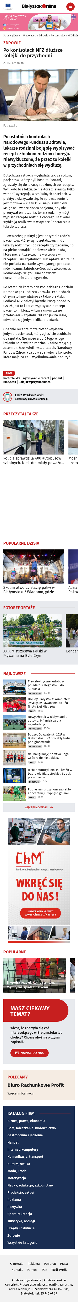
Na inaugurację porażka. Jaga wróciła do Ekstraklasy (48, 756)
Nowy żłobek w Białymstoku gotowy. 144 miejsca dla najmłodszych (47, 720)
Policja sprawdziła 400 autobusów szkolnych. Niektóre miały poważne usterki (33, 460)
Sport (32, 711)
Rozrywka (14, 1207)
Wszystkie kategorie (22, 1243)
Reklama (14, 1200)
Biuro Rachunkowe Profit (35, 1085)
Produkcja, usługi (20, 1192)
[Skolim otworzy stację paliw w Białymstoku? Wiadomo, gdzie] (33, 566)
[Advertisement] (39, 503)
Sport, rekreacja (19, 1214)
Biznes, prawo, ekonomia (26, 1121)
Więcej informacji (20, 1093)
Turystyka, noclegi (21, 1221)
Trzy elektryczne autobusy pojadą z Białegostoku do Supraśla (46, 685)
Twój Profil (59, 1270)
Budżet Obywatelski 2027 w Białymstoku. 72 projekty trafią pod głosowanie (49, 738)
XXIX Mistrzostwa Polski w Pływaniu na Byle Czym (25, 653)
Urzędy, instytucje (21, 1228)
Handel (13, 1142)
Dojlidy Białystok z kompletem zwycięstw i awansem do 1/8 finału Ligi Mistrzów (49, 702)
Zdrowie (43, 35)
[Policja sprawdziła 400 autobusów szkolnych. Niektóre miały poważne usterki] (33, 437)
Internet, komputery (22, 1150)
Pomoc (32, 1270)
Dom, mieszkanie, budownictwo (31, 1128)
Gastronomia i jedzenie (25, 1135)
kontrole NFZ (11, 378)
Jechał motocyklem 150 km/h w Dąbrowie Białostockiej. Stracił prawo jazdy (50, 773)
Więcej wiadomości (36, 807)
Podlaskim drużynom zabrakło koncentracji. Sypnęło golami (49, 791)
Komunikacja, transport (25, 1157)
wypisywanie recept (36, 378)
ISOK (44, 1270)
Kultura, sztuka (18, 1164)
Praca (64, 1264)
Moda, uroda (17, 1171)
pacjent (57, 378)
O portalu (17, 1264)
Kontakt (17, 1270)
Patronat (50, 1264)
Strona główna (11, 35)
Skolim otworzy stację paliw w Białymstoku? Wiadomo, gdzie (29, 589)
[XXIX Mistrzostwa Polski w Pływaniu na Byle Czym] (32, 630)
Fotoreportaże (19, 607)
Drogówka (34, 782)
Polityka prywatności (26, 1280)
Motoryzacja (16, 1178)
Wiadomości (29, 35)
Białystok (9, 382)
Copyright (12, 1285)
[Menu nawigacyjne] (70, 6)
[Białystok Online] (39, 6)
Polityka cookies (55, 1280)
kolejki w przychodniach (35, 382)
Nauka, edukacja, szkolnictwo (30, 1185)
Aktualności (35, 693)
